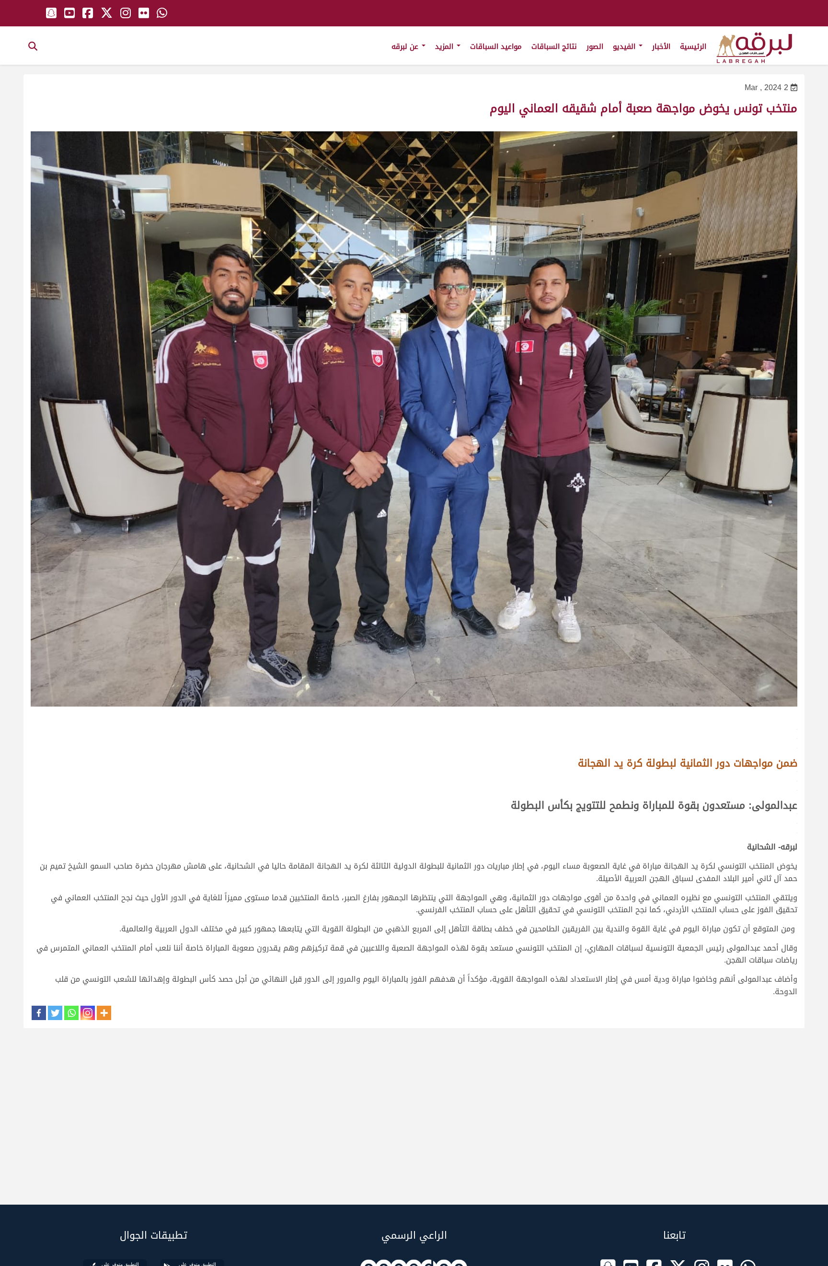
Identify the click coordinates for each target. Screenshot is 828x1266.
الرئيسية (693, 46)
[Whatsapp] (71, 1013)
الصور (594, 46)
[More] (104, 1013)
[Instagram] (87, 1013)
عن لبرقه (406, 46)
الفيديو (625, 46)
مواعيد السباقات (496, 46)
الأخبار (661, 46)
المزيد (445, 46)
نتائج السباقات (554, 46)
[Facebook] (39, 1013)
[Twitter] (55, 1013)
